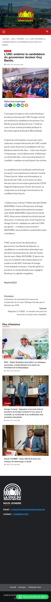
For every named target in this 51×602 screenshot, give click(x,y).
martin (8, 64)
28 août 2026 (16, 370)
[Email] (22, 105)
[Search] (47, 31)
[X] (10, 105)
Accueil (13, 587)
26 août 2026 (16, 464)
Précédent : (24, 300)
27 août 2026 (16, 420)
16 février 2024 (18, 64)
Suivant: (27, 311)
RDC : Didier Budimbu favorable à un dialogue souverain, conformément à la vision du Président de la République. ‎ (25, 365)
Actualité (7, 51)
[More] (26, 105)
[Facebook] (6, 105)
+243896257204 (20, 514)
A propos (22, 587)
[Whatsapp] (14, 105)
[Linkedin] (18, 105)
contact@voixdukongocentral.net (28, 509)
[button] (4, 31)
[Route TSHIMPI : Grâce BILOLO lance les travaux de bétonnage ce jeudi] (25, 440)
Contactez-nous (34, 587)
